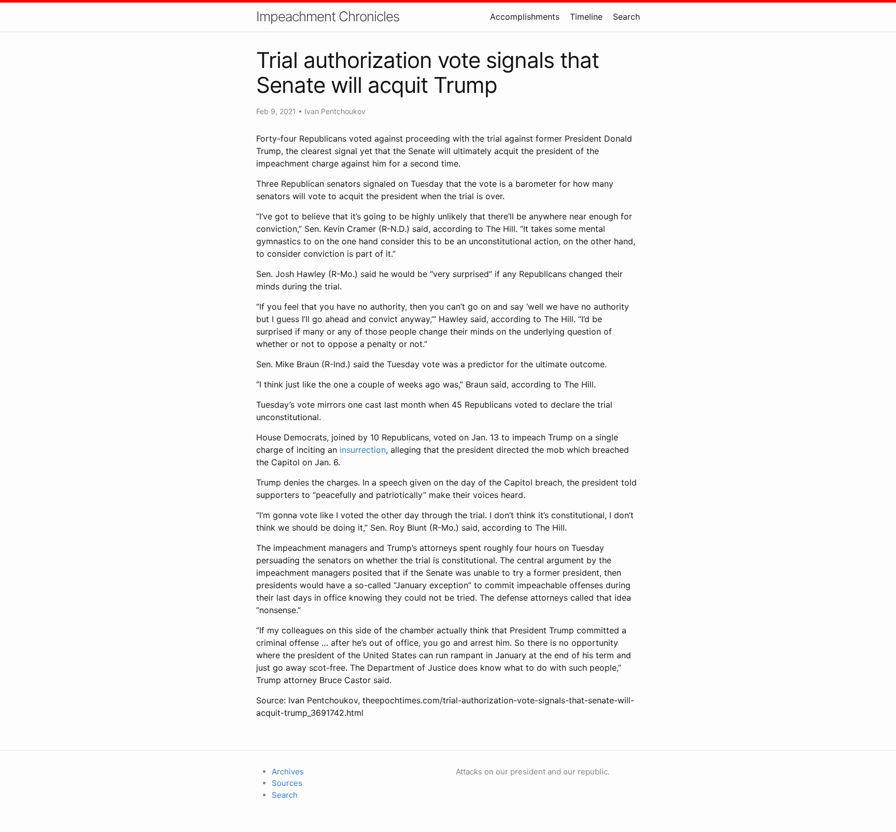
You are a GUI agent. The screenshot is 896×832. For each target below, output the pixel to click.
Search (626, 16)
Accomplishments (524, 16)
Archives (288, 771)
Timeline (586, 16)
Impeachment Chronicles (327, 16)
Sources (287, 783)
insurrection (363, 450)
